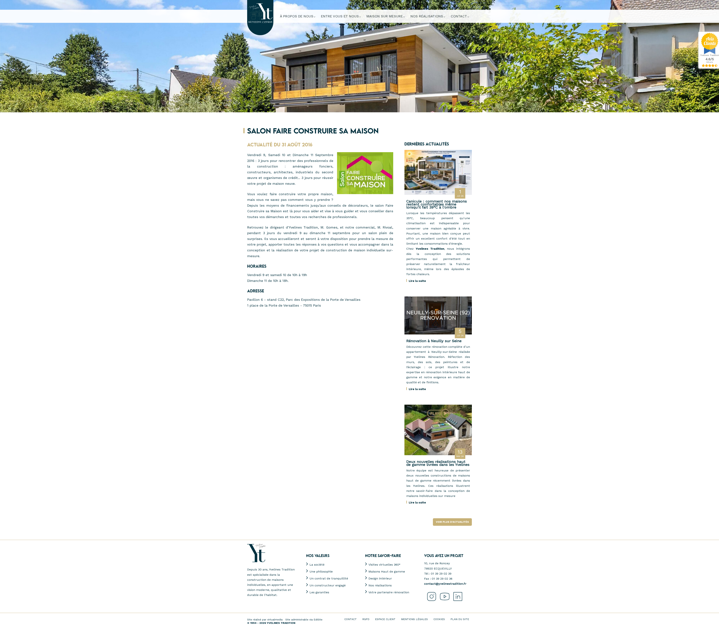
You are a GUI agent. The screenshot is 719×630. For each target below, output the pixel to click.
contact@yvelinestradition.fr (445, 583)
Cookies (439, 619)
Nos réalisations (380, 585)
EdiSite (318, 619)
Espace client (385, 619)
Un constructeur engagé (328, 585)
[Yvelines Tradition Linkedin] (456, 601)
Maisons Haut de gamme (386, 571)
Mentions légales (414, 619)
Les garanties (319, 592)
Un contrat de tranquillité (329, 578)
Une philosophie (321, 571)
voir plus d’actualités (452, 522)
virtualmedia (275, 619)
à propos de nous (296, 16)
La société (317, 564)
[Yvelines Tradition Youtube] (443, 601)
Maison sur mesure (384, 16)
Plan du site (459, 619)
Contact (350, 619)
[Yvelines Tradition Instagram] (430, 601)
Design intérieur (380, 578)
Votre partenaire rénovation (388, 592)
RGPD (365, 619)
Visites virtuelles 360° (384, 564)
